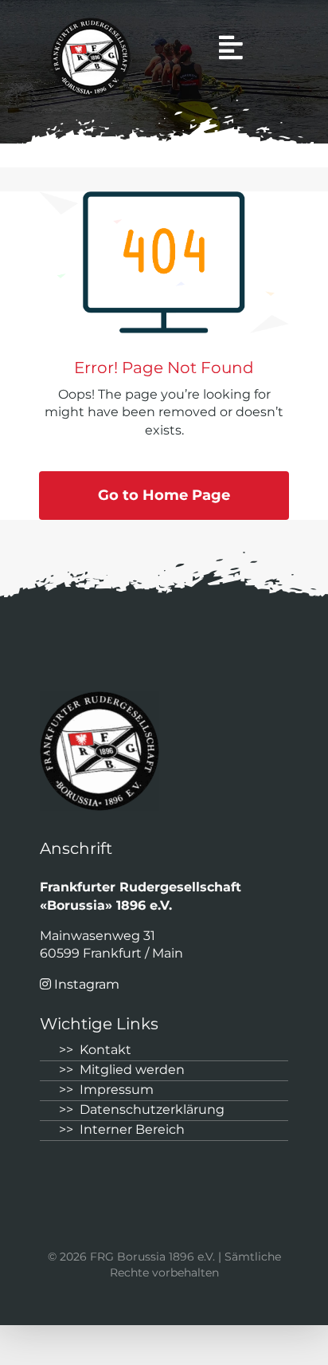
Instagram (86, 984)
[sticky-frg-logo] (91, 23)
